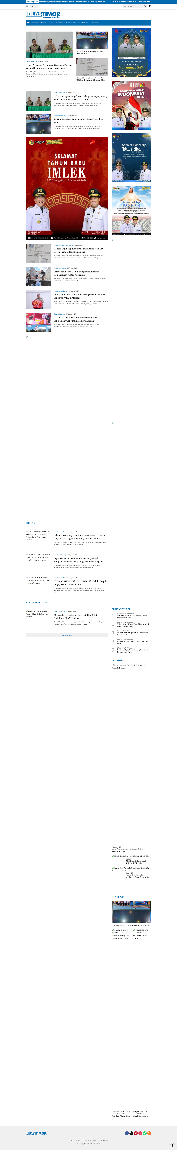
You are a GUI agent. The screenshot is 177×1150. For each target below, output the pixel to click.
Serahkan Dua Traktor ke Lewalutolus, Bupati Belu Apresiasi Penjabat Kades (138, 876)
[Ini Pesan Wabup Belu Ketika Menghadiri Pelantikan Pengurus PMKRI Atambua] (38, 299)
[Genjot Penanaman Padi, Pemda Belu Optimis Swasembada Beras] (131, 754)
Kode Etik (79, 1140)
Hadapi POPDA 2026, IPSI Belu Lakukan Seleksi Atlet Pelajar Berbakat (140, 1114)
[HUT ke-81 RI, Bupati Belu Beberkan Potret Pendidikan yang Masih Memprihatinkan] (38, 322)
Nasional (35, 23)
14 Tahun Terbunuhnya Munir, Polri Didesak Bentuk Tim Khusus (132, 634)
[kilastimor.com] (44, 14)
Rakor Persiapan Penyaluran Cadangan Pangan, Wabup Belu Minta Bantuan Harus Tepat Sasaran (49, 68)
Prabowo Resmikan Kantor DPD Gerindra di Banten (132, 642)
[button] (145, 6)
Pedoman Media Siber (100, 1140)
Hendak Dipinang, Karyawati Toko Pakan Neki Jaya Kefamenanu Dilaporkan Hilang (90, 79)
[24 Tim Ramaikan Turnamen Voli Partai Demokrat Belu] (92, 40)
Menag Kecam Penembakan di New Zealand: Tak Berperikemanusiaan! (134, 617)
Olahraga (85, 23)
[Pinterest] (136, 1133)
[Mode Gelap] (150, 6)
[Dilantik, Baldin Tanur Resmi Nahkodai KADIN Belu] (131, 856)
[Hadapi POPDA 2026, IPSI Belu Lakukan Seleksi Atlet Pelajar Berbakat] (142, 1019)
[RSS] (149, 1133)
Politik (51, 23)
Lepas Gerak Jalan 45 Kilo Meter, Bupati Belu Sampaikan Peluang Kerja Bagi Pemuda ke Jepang (121, 1114)
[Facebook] (127, 1133)
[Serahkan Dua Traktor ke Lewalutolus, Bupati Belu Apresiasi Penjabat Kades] (131, 869)
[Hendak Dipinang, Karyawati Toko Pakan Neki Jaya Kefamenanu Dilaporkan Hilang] (92, 67)
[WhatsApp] (145, 1133)
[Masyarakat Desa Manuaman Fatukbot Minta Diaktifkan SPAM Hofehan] (38, 619)
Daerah (43, 23)
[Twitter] (131, 1133)
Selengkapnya (67, 635)
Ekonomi (59, 23)
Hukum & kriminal (72, 23)
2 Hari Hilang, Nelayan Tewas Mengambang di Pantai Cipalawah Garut (133, 625)
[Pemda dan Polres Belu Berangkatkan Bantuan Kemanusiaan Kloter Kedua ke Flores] (38, 276)
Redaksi (88, 1140)
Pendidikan (94, 23)
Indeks (34, 6)
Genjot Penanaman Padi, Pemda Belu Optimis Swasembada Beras (127, 850)
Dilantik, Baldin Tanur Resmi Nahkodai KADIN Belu (136, 862)
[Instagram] (140, 1133)
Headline (34, 61)
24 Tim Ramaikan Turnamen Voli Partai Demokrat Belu (97, 2)
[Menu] (27, 6)
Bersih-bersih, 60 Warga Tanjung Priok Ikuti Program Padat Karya (132, 651)
